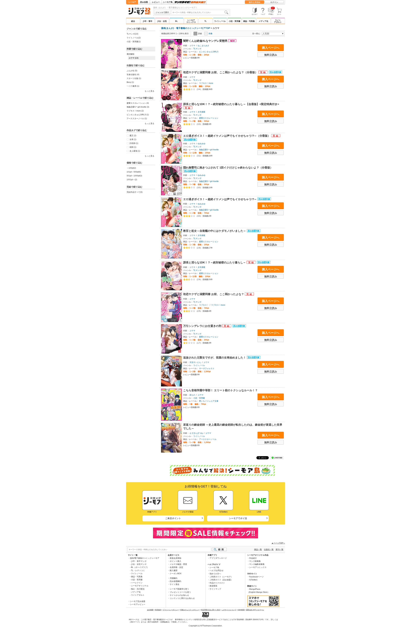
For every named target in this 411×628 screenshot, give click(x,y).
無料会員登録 (254, 2)
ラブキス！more (206, 83)
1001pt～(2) (132, 179)
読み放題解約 (175, 581)
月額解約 (173, 578)
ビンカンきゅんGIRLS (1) (138, 115)
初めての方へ (215, 574)
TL (205, 21)
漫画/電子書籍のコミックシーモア (144, 558)
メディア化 (263, 21)
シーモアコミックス (191, 21)
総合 (133, 21)
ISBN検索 (241, 610)
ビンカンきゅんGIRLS (208, 52)
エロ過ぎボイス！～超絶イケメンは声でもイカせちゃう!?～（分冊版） (227, 135)
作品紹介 (253, 558)
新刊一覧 (279, 549)
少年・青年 (147, 21)
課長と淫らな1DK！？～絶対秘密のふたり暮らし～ (215, 262)
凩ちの (192, 395)
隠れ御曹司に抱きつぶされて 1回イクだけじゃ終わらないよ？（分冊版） (228, 167)
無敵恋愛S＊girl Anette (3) (138, 107)
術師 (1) (133, 147)
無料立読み (270, 54)
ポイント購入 (175, 561)
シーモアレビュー (137, 604)
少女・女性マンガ (138, 564)
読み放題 (144, 2)
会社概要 (150, 610)
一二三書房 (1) (133, 86)
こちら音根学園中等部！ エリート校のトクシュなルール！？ (220, 390)
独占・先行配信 (137, 589)
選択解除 (130, 54)
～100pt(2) (131, 168)
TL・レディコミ (138, 570)
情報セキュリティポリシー (190, 610)
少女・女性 (162, 21)
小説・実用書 (234, 21)
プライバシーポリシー (171, 610)
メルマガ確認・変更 (178, 564)
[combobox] (200, 12)
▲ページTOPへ (278, 543)
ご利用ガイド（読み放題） (221, 580)
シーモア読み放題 (137, 601)
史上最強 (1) (135, 151)
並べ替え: (256, 33)
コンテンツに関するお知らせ (182, 598)
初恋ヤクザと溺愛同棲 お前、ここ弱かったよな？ (214, 294)
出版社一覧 (269, 549)
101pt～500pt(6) (134, 172)
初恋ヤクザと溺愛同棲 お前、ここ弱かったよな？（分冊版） (220, 72)
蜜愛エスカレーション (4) (138, 103)
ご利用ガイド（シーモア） (221, 577)
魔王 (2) (133, 135)
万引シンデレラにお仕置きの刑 (202, 325)
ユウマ (192, 45)
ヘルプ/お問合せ (216, 570)
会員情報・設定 (176, 567)
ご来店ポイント (173, 518)
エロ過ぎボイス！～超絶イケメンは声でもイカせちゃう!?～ (220, 199)
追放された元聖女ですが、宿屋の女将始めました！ (215, 357)
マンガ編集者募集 (257, 564)
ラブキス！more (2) (135, 111)
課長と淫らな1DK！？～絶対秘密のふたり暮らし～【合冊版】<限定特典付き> (231, 104)
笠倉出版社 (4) (133, 74)
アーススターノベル (207, 439)
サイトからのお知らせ (179, 595)
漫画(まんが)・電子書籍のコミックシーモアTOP (185, 28)
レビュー (156, 2)
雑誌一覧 (258, 549)
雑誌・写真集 (249, 21)
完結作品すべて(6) (135, 192)
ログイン (274, 2)
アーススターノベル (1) (137, 118)
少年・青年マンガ (138, 561)
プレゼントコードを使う (180, 592)
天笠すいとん (195, 362)
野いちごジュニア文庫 (208, 401)
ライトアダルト (278, 21)
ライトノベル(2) (134, 38)
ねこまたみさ (203, 45)
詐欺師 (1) (134, 143)
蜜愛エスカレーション (208, 118)
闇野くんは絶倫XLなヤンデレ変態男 (205, 40)
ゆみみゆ (201, 143)
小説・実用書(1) (134, 41)
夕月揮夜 (201, 112)
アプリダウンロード (218, 558)
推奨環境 (213, 586)
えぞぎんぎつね (196, 433)
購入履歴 (173, 570)
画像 (210, 33)
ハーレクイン (137, 583)
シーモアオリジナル (139, 586)
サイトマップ (215, 589)
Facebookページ (256, 577)
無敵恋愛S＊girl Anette (209, 150)
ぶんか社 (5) (132, 71)
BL (176, 21)
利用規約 (158, 610)
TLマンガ (197, 49)
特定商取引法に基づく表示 (210, 610)
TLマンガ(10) (132, 34)
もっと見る (149, 156)
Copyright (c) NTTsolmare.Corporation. (205, 626)
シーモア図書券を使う (179, 589)
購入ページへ (270, 47)
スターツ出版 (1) (134, 78)
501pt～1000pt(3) (134, 176)
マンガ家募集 (255, 561)
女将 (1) (133, 139)
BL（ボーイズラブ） (140, 567)
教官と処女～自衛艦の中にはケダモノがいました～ (215, 230)
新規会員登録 (175, 558)
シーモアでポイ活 (238, 518)
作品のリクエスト (217, 583)
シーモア (132, 2)
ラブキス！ (204, 305)
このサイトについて (229, 610)
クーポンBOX (175, 573)
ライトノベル (220, 21)
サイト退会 (174, 584)
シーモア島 (168, 2)
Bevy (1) (130, 82)
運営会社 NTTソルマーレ (255, 610)
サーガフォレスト (206, 368)
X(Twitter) (253, 580)
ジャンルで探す (162, 12)
